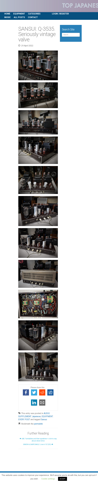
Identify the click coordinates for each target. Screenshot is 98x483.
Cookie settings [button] (48, 479)
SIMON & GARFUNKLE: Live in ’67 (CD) (37, 444)
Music (7, 17)
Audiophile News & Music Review (49, 6)
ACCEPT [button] (62, 479)
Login (55, 14)
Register (64, 14)
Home (7, 14)
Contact (33, 17)
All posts (19, 17)
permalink (38, 424)
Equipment (19, 14)
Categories (34, 14)
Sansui (44, 419)
